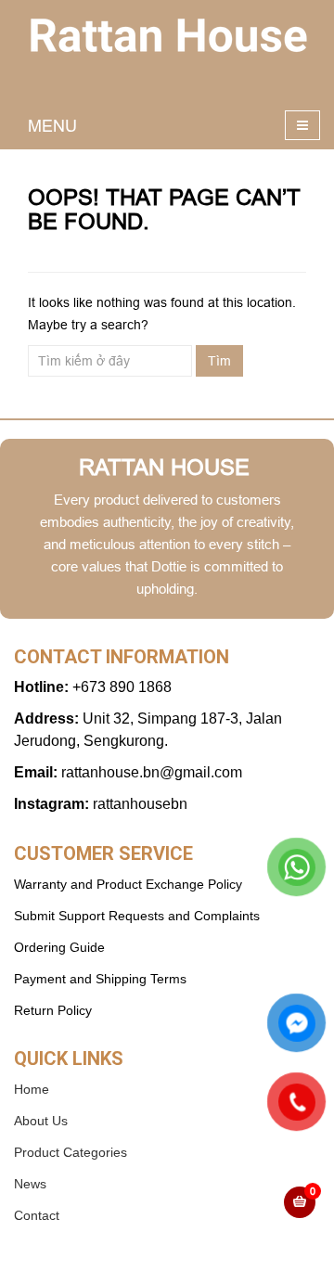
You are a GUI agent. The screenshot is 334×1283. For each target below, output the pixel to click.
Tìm (219, 360)
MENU (52, 125)
